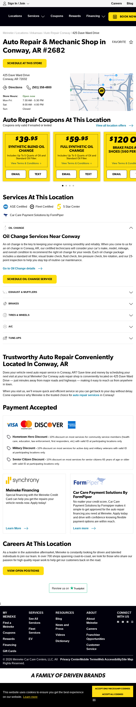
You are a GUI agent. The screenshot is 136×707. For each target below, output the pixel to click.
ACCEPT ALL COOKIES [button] (112, 694)
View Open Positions (23, 570)
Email (16, 174)
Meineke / (9, 32)
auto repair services (86, 395)
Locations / (23, 32)
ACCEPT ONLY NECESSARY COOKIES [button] (112, 689)
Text (38, 174)
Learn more (30, 696)
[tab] (62, 185)
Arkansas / (37, 32)
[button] (95, 700)
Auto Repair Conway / (58, 32)
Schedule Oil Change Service (29, 279)
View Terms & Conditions (25, 163)
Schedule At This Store (24, 63)
